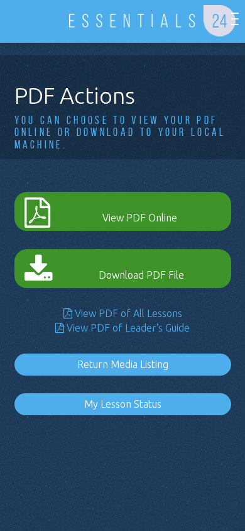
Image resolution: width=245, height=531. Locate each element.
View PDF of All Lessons (127, 313)
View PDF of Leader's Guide (127, 327)
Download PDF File (141, 275)
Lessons (30, 19)
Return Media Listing (122, 364)
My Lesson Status (122, 404)
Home (11, 19)
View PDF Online (139, 217)
